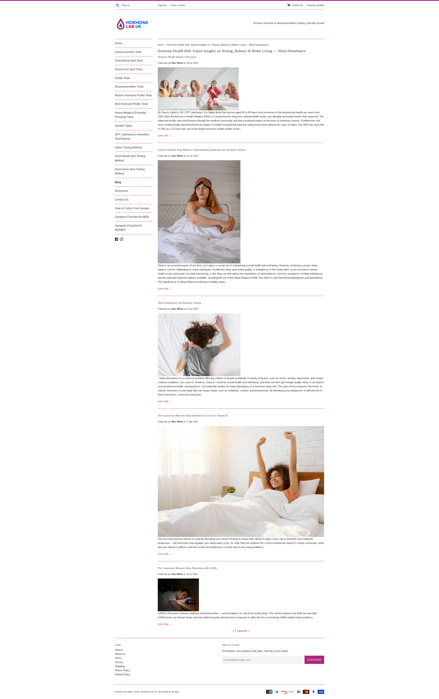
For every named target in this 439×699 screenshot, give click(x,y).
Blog (118, 182)
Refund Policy (122, 674)
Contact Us (121, 199)
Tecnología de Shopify (168, 692)
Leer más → (165, 135)
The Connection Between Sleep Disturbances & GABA (187, 568)
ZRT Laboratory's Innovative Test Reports (132, 136)
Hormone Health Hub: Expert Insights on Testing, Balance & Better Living (215, 51)
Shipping (119, 666)
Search (119, 649)
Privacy (119, 662)
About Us (120, 653)
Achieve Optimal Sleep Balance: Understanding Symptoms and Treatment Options (202, 149)
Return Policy (122, 670)
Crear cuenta (178, 5)
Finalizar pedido (315, 5)
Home (118, 43)
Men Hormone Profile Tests (131, 103)
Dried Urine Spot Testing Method (130, 171)
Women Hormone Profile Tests (133, 95)
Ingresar (162, 5)
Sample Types (123, 125)
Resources (121, 190)
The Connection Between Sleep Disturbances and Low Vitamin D (193, 415)
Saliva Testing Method (128, 147)
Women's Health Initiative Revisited (177, 57)
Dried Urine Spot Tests (128, 69)
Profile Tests (122, 78)
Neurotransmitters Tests (129, 86)
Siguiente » (243, 630)
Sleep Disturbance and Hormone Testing (179, 302)
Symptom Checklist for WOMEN (128, 228)
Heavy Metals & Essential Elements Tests (130, 115)
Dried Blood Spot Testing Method (130, 158)
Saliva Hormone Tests (128, 52)
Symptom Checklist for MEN (132, 216)
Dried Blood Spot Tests (129, 60)
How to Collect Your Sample (132, 208)
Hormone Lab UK (149, 692)
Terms (118, 658)
